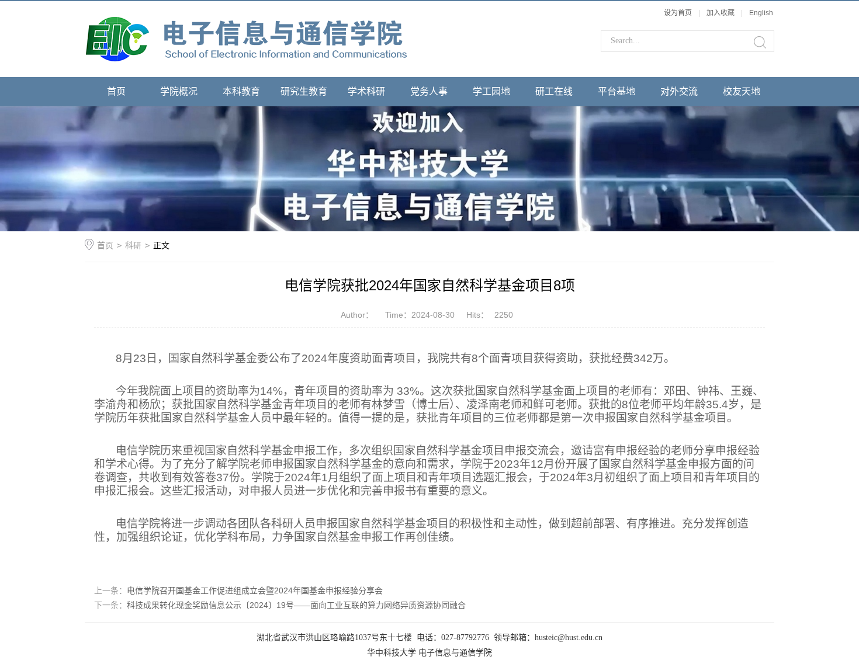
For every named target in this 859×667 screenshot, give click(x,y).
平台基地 (616, 91)
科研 (133, 245)
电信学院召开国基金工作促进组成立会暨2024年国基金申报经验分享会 (255, 590)
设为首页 (678, 13)
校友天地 (741, 91)
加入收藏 (720, 13)
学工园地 (491, 91)
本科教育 (241, 91)
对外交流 (679, 91)
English (761, 13)
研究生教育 (303, 91)
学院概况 (179, 91)
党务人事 (429, 91)
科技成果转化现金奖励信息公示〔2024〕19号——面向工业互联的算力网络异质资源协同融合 (296, 605)
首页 (116, 91)
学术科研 (366, 91)
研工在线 (554, 91)
